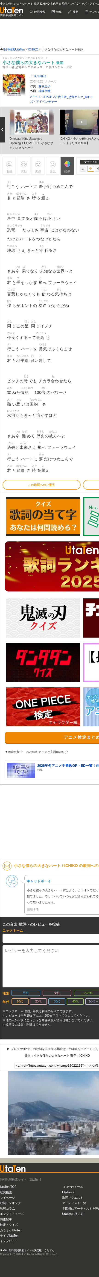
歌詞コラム (7, 1208)
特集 (58, 11)
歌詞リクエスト (72, 1197)
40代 (75, 1001)
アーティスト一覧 (74, 1203)
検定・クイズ (9, 1224)
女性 (57, 993)
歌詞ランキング (10, 1203)
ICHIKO (39, 76)
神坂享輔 (44, 91)
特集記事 (6, 1219)
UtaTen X (68, 1192)
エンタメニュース (12, 1214)
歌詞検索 (39, 11)
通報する (33, 909)
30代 (57, 1001)
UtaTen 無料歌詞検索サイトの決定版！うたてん (27, 1250)
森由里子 (44, 86)
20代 (38, 1001)
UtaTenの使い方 (73, 1214)
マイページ (7, 1197)
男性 (26, 993)
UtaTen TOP (8, 1186)
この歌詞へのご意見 (41, 485)
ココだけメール (72, 1186)
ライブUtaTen (9, 1235)
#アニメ (36, 97)
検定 (75, 11)
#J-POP (47, 97)
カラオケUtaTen (10, 1230)
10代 (20, 1001)
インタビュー (9, 1241)
